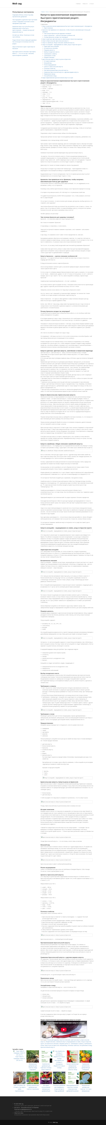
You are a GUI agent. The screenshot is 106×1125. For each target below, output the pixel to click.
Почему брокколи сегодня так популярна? (56, 37)
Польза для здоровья (53, 1040)
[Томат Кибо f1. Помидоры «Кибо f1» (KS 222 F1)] (19, 1055)
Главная (78, 3)
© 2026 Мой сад (18, 1104)
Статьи (92, 3)
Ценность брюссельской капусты (53, 66)
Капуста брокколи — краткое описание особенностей (59, 35)
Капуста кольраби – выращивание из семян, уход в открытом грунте (61, 44)
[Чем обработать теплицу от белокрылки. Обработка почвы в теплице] (59, 1058)
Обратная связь (18, 1113)
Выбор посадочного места (51, 52)
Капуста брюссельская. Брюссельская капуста (55, 41)
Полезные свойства (49, 68)
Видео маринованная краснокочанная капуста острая (57, 77)
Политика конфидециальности (23, 1109)
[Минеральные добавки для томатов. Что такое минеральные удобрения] (86, 1083)
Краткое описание (65, 1040)
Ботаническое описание (51, 48)
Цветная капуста (76, 1040)
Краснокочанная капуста (48, 1047)
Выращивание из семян (73, 1042)
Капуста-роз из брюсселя (52, 1045)
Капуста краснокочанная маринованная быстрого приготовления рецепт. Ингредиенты (67, 26)
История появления (49, 61)
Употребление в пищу (50, 76)
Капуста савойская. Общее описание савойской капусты (58, 42)
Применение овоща (49, 74)
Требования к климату (50, 54)
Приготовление (48, 28)
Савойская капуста (61, 1042)
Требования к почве (50, 55)
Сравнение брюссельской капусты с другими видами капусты (61, 72)
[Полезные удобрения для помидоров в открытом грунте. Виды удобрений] (59, 1083)
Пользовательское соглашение (30, 1107)
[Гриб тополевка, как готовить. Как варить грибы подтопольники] (19, 1083)
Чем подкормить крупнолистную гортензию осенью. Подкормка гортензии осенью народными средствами (24, 21)
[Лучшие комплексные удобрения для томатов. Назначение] (32, 1083)
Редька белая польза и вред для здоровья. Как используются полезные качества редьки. (24, 41)
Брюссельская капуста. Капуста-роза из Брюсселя (56, 59)
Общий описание (50, 1042)
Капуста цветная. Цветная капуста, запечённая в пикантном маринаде (62, 39)
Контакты (17, 1107)
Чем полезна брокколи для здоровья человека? (57, 33)
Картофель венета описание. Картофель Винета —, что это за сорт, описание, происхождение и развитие (24, 53)
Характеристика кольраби (51, 46)
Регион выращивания (50, 65)
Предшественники (49, 57)
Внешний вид (47, 63)
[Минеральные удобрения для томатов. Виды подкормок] (32, 1062)
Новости (85, 3)
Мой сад (17, 3)
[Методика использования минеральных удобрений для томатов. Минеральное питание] (46, 1083)
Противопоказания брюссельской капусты (56, 70)
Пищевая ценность (49, 50)
